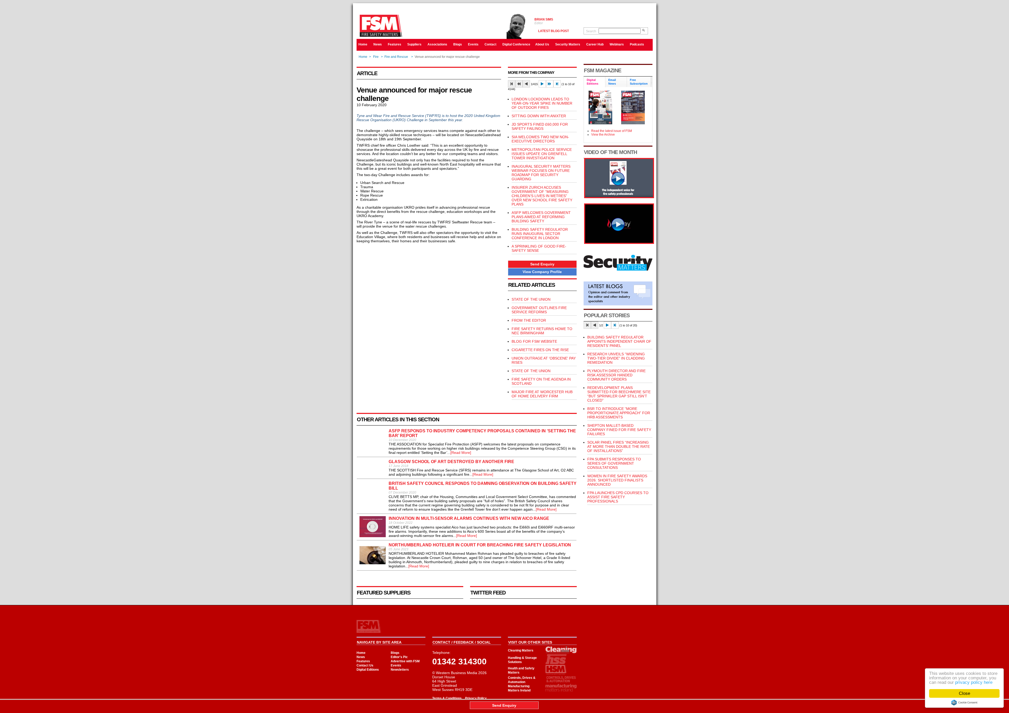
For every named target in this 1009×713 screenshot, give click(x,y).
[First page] (511, 84)
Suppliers (414, 44)
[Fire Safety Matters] (619, 197)
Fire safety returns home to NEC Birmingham (542, 331)
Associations (437, 44)
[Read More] (460, 452)
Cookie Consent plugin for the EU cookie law (964, 702)
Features (394, 44)
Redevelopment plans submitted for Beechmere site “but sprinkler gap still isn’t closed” (619, 394)
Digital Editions (368, 669)
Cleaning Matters (520, 650)
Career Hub (595, 44)
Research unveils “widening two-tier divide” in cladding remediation (616, 358)
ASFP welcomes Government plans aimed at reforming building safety (541, 217)
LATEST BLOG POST (553, 31)
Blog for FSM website (534, 341)
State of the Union (531, 299)
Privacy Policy (476, 698)
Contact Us (365, 665)
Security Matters (567, 44)
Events (473, 44)
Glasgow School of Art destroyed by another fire (451, 461)
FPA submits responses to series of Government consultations (614, 463)
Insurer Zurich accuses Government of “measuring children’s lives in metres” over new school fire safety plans (542, 195)
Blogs (457, 44)
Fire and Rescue (396, 57)
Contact (490, 44)
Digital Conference (516, 44)
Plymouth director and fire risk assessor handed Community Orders (616, 375)
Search (591, 31)
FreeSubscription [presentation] (639, 81)
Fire (376, 57)
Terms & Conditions (447, 698)
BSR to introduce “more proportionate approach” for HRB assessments (618, 413)
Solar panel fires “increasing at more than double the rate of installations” (618, 446)
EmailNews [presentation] (612, 81)
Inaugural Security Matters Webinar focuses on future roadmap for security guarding (541, 172)
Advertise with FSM (405, 661)
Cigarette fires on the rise (540, 350)
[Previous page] (526, 84)
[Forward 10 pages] (549, 84)
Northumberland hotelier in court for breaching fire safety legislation (480, 545)
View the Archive (603, 134)
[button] (542, 264)
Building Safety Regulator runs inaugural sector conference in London (540, 233)
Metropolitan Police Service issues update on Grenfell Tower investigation (542, 153)
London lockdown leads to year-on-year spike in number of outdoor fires (542, 103)
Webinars (617, 44)
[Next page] (542, 84)
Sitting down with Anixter (539, 116)
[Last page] (557, 84)
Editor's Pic (399, 657)
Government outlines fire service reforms (539, 310)
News (377, 44)
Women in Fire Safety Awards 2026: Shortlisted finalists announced (617, 480)
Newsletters (400, 669)
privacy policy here (973, 682)
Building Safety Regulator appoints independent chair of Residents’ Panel (619, 341)
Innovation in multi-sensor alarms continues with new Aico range (469, 518)
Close (964, 693)
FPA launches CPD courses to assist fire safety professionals (617, 497)
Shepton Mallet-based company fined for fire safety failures (619, 429)
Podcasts (637, 44)
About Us (542, 44)
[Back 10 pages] (519, 84)
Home (362, 44)
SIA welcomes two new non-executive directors (540, 139)
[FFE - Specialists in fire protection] (619, 242)
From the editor (529, 320)
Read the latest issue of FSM (611, 131)
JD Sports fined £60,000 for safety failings (540, 126)
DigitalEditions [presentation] (592, 81)
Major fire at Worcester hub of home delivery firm (542, 394)
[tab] (594, 82)
